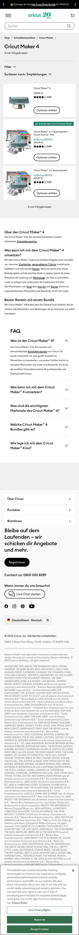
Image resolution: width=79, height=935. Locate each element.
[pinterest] (23, 606)
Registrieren (17, 562)
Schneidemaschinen (24, 37)
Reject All (39, 919)
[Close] (73, 871)
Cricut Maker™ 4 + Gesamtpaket (50, 170)
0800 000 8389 (34, 575)
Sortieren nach (25, 74)
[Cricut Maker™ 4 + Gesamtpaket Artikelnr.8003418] (18, 182)
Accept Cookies (39, 929)
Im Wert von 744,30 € (43, 175)
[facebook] (6, 606)
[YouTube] (32, 606)
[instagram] (14, 606)
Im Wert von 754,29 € (43, 139)
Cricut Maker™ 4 (42, 88)
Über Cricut (15, 499)
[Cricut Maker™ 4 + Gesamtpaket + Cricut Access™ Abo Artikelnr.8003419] (18, 141)
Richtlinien (14, 521)
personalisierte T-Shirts (44, 264)
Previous (3, 4)
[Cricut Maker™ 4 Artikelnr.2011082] (18, 100)
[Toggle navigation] (8, 15)
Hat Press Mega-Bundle (43, 4)
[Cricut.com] (39, 15)
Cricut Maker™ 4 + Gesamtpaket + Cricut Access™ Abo (51, 133)
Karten (36, 268)
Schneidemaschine (27, 241)
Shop (7, 37)
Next (75, 4)
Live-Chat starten (29, 594)
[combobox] (39, 26)
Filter (7, 67)
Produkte (13, 510)
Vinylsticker (25, 264)
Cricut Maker (46, 37)
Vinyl (29, 286)
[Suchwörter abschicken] (69, 26)
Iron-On (42, 286)
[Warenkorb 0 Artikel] (71, 15)
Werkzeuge (39, 277)
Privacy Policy (19, 902)
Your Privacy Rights (39, 910)
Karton (54, 286)
